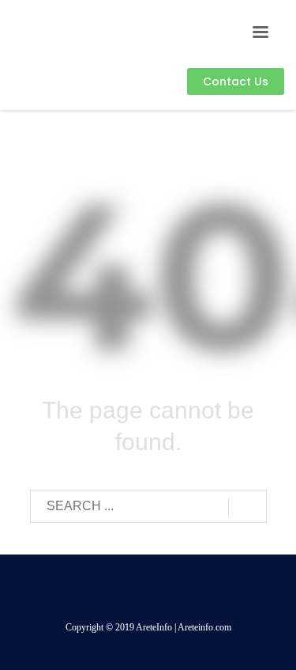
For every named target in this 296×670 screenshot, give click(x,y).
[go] (247, 507)
